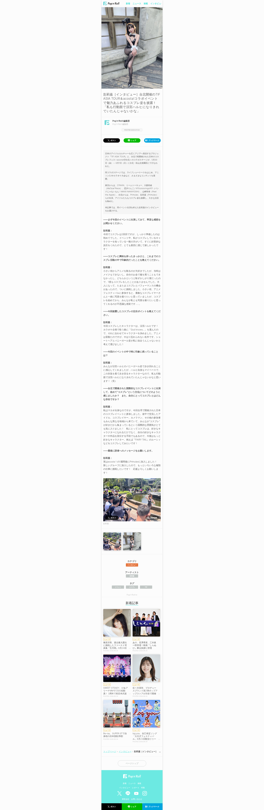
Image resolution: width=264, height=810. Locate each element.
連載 (146, 3)
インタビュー (156, 3)
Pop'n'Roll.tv (132, 595)
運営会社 (125, 799)
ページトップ (132, 763)
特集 (143, 787)
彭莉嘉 (132, 576)
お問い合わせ (136, 799)
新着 (128, 3)
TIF (146, 587)
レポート (135, 787)
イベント (118, 587)
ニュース (137, 3)
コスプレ (132, 587)
